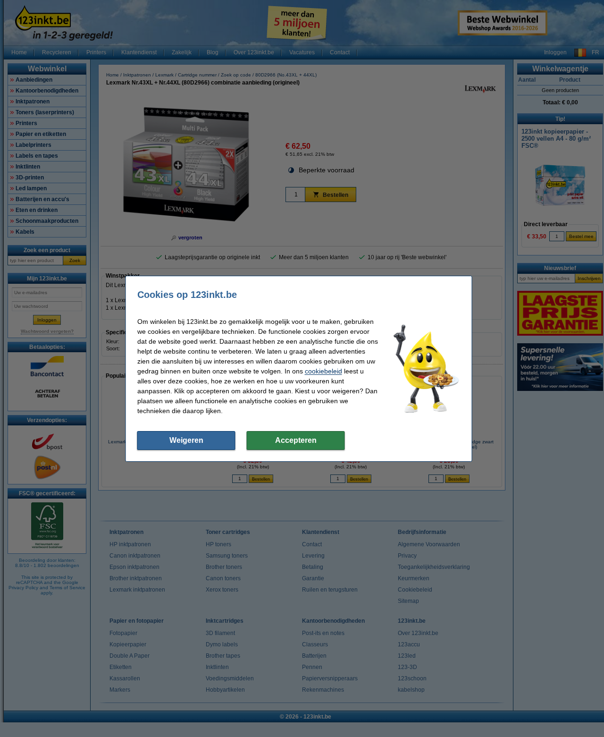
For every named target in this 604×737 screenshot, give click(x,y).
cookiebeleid (323, 371)
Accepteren (296, 440)
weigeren (186, 440)
